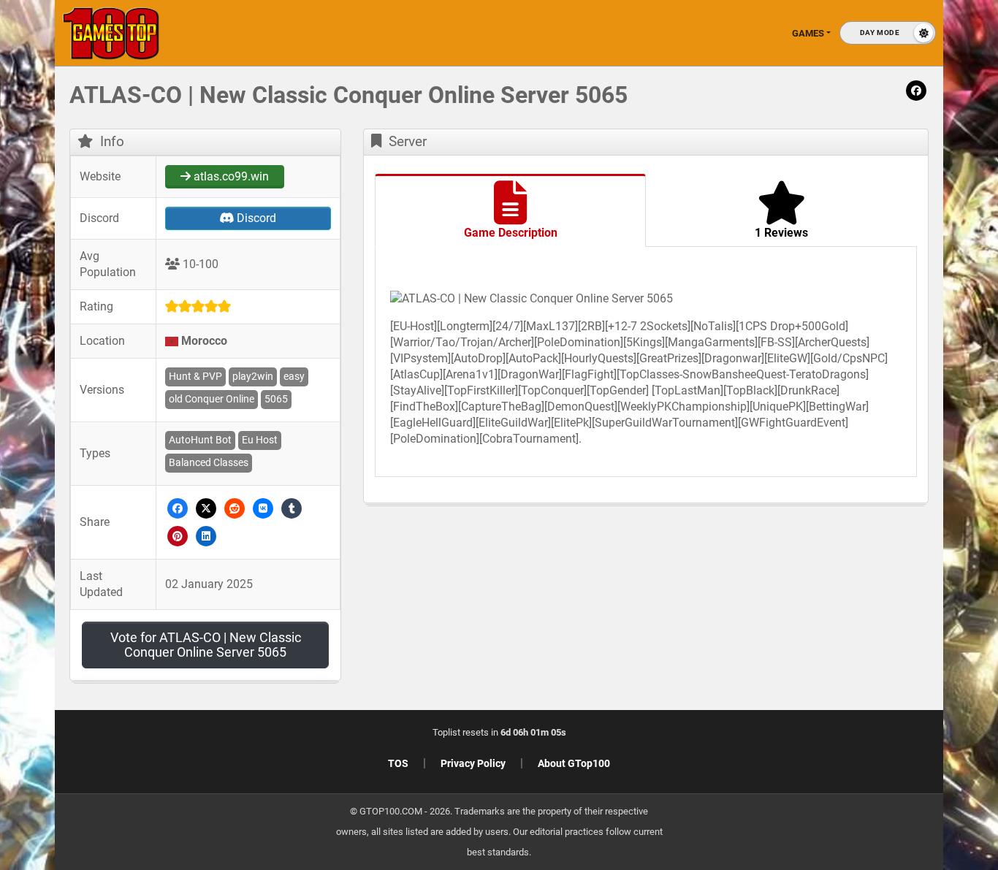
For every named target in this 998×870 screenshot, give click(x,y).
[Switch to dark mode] (887, 33)
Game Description (510, 233)
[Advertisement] (873, 307)
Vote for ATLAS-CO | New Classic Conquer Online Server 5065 (205, 645)
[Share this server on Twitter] (206, 507)
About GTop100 (574, 763)
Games (808, 33)
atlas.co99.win (230, 176)
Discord (255, 218)
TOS (398, 763)
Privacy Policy (473, 763)
